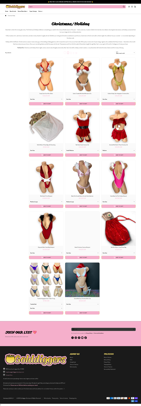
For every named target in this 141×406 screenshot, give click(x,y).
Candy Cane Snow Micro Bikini (46, 93)
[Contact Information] (35, 360)
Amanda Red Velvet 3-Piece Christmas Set (118, 144)
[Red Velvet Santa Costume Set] (82, 126)
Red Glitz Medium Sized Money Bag (118, 247)
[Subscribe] (134, 329)
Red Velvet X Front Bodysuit (46, 196)
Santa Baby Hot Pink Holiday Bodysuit (118, 196)
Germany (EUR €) (8, 398)
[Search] (124, 6)
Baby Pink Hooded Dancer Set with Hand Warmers (82, 196)
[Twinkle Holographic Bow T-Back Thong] (46, 280)
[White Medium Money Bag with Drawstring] (46, 126)
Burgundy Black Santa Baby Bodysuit (46, 247)
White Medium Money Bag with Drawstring (46, 144)
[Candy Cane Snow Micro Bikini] (46, 75)
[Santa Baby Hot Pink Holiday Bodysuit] (118, 177)
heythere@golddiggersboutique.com (15, 372)
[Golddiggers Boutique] (15, 6)
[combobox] (77, 6)
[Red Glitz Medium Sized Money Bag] (118, 228)
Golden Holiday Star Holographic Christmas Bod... (118, 93)
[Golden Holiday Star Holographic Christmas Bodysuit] (118, 75)
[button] (135, 7)
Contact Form (9, 375)
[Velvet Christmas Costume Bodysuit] (82, 228)
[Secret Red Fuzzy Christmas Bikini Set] (82, 280)
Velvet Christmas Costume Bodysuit (82, 247)
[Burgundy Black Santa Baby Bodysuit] (46, 228)
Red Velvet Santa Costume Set (82, 144)
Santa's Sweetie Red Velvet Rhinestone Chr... (82, 93)
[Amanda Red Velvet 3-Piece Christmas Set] (118, 126)
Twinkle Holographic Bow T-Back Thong (46, 298)
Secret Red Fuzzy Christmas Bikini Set (82, 298)
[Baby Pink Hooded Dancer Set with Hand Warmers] (82, 177)
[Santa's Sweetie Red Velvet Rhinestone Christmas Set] (82, 75)
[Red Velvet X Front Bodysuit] (46, 177)
